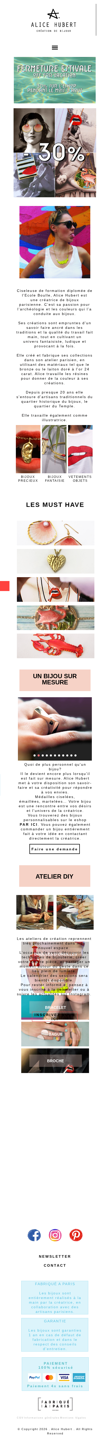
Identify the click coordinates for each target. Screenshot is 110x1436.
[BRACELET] (55, 1007)
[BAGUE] (55, 1034)
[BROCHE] (55, 1060)
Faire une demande (54, 849)
